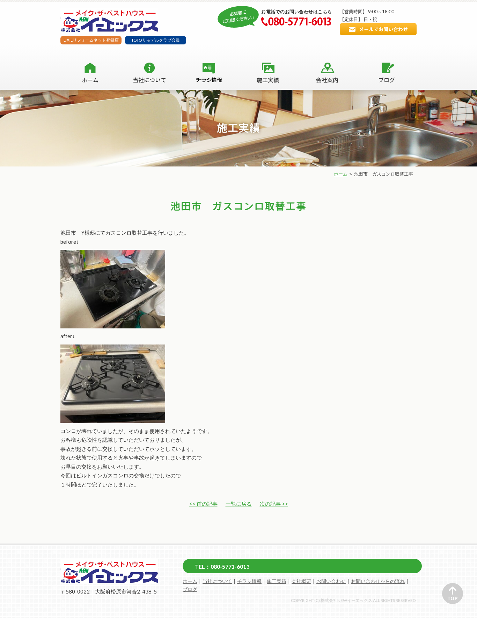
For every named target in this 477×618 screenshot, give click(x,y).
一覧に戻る (239, 503)
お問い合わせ (331, 581)
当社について (217, 581)
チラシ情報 (249, 581)
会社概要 (301, 581)
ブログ (190, 589)
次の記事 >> (274, 503)
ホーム (340, 174)
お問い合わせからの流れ (378, 581)
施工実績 (276, 581)
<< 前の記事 (203, 503)
